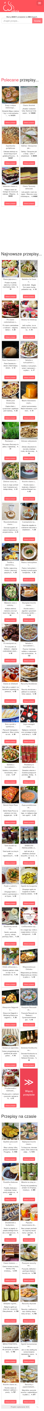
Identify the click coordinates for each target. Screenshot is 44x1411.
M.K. (27, 1407)
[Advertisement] (22, 48)
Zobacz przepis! (10, 122)
